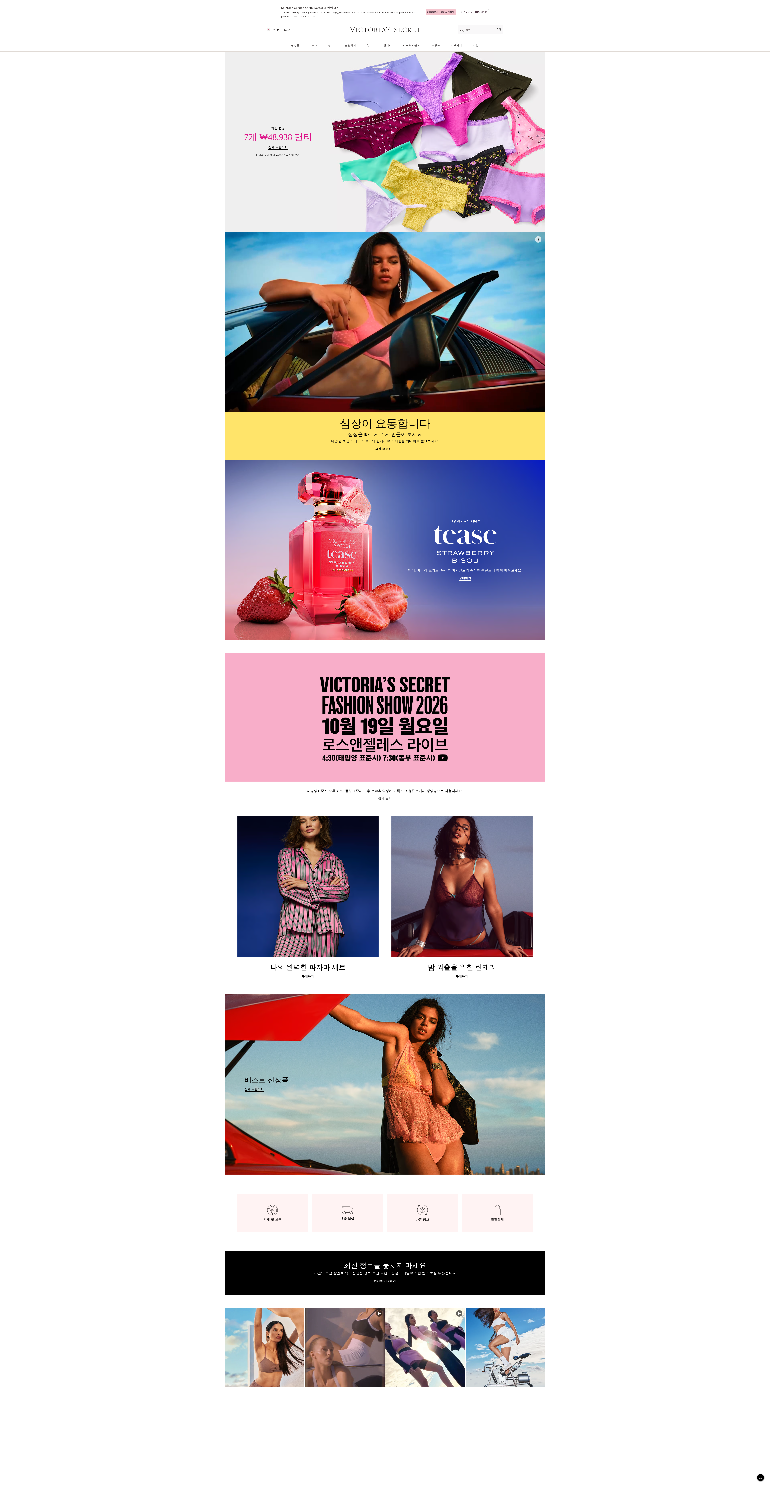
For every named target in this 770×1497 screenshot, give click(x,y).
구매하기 (308, 977)
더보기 (264, 1347)
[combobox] (480, 29)
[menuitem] (296, 46)
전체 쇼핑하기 (278, 148)
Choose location (440, 12)
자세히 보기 (293, 155)
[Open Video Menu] (538, 239)
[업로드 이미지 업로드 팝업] (498, 29)
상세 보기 (384, 799)
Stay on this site (474, 12)
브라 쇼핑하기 (385, 449)
